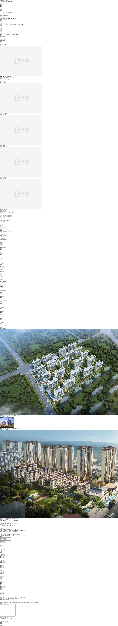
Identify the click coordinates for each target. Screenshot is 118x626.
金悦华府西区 (2, 592)
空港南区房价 (2, 562)
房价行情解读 (3, 228)
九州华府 (1, 583)
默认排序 (1, 45)
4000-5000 (8, 24)
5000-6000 (12, 24)
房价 (1, 5)
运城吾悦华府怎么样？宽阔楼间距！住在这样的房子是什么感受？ (12, 533)
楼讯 (1, 6)
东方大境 (5, 113)
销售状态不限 (2, 40)
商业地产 (1, 4)
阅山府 (1, 588)
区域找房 (1, 19)
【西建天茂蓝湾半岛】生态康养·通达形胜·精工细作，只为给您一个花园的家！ (14, 530)
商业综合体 (6, 34)
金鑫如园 (1, 589)
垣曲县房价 (2, 572)
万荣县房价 (2, 571)
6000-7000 (16, 24)
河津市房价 (2, 566)
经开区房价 (2, 559)
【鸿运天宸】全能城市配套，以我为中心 (7, 535)
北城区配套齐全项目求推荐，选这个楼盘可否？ (8, 531)
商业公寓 (9, 34)
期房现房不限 (2, 38)
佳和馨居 (1, 584)
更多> (7, 239)
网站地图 (1, 546)
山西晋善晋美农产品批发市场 (5, 76)
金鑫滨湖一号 (6, 177)
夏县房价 (1, 575)
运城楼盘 (14, 18)
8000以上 (24, 24)
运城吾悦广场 (5, 145)
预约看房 (2, 17)
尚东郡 (1, 577)
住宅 (2, 34)
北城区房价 (2, 556)
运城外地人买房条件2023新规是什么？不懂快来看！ (9, 529)
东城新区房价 (2, 555)
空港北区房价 (2, 561)
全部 (1, 22)
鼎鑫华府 (5, 209)
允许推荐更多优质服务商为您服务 (9, 544)
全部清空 (2, 238)
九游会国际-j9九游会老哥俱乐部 (6, 1)
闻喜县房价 (2, 573)
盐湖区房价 (2, 552)
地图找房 (5, 19)
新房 (1, 3)
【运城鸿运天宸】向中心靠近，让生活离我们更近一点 (10, 534)
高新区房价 (2, 565)
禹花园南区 (2, 594)
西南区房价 (2, 564)
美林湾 (1, 591)
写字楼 (14, 34)
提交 (1, 545)
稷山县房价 (2, 567)
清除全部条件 (5, 44)
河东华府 (1, 582)
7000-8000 (21, 24)
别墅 (12, 34)
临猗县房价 (2, 576)
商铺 (17, 34)
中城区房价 (2, 560)
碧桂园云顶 (2, 587)
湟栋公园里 (2, 593)
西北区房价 (2, 557)
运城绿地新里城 (3, 580)
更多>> (4, 328)
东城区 (3, 22)
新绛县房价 (2, 568)
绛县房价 (1, 570)
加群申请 (7, 220)
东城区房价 (2, 554)
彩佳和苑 (1, 578)
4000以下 (3, 24)
